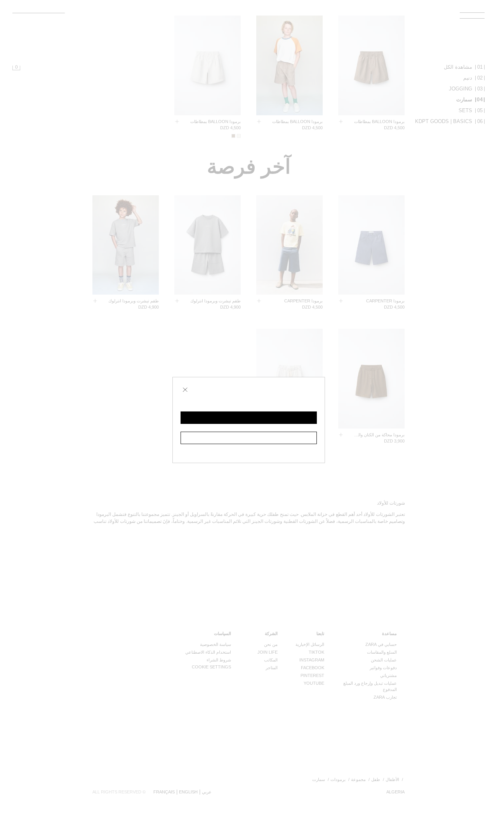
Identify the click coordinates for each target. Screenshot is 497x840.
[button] (249, 417)
